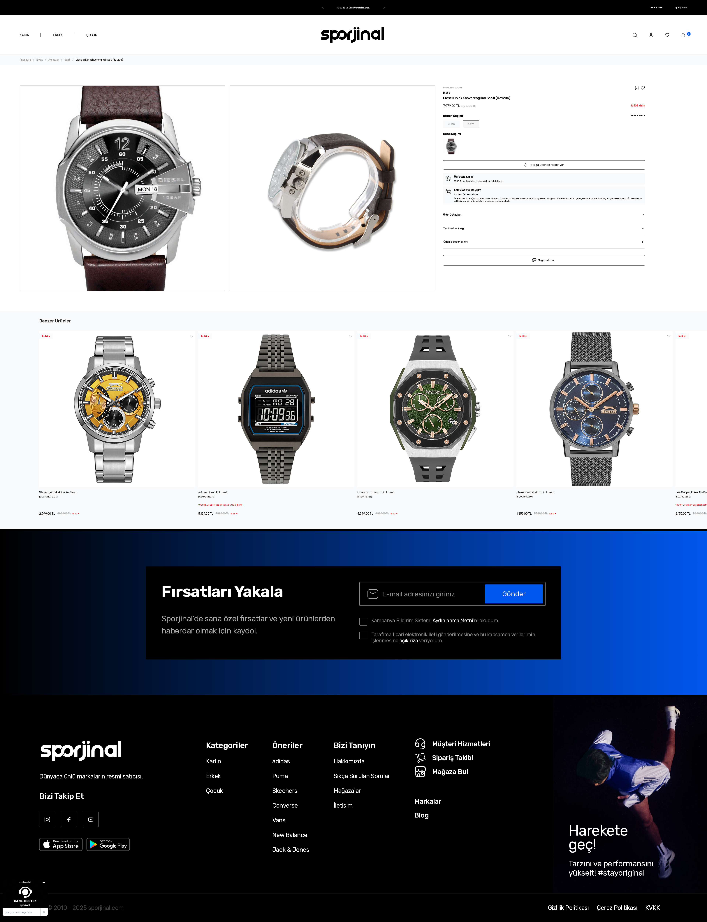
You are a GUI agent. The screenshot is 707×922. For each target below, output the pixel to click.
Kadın (213, 761)
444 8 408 (656, 7)
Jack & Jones (290, 849)
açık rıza (409, 641)
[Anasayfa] (352, 35)
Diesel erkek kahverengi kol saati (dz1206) (99, 59)
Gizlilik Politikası (568, 907)
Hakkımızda (349, 761)
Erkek (39, 59)
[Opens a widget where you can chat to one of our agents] (25, 897)
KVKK (652, 907)
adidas (281, 761)
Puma (280, 776)
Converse (285, 805)
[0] (683, 35)
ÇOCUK (91, 35)
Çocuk (214, 790)
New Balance (289, 835)
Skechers (284, 790)
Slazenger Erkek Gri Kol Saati (58, 492)
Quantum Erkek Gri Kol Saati (375, 492)
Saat (67, 59)
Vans (278, 820)
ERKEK (58, 35)
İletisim (343, 805)
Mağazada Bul (546, 260)
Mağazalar (347, 790)
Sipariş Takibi (680, 7)
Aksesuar (53, 59)
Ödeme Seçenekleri (455, 241)
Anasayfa (25, 59)
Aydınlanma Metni (452, 620)
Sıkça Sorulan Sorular (362, 776)
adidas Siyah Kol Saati (213, 492)
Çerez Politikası (617, 907)
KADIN (24, 35)
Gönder (514, 594)
